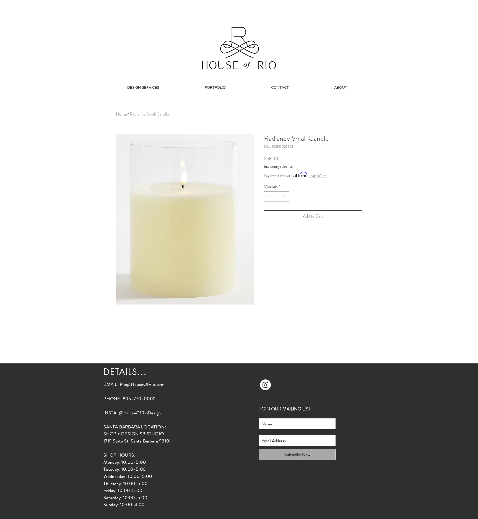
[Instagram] (265, 384)
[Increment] (285, 196)
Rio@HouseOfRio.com (142, 384)
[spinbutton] (277, 196)
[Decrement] (268, 196)
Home (121, 114)
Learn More (317, 175)
